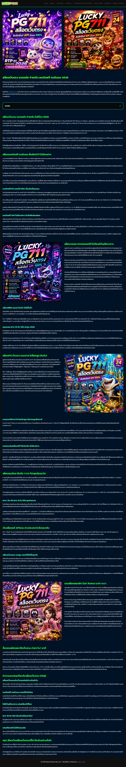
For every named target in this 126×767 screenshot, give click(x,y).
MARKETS (108, 3)
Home (46, 3)
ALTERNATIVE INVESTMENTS (82, 3)
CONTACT (68, 3)
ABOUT (52, 3)
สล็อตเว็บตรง (12, 92)
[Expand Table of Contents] (120, 106)
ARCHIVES (60, 3)
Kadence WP (81, 762)
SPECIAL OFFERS (118, 3)
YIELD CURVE (98, 3)
